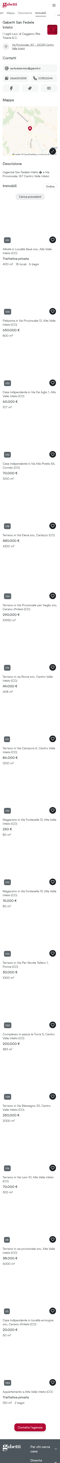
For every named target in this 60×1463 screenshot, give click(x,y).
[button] (30, 128)
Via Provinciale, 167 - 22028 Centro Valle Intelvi (33, 46)
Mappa (11, 13)
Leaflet (17, 154)
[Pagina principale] (10, 5)
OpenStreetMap (30, 154)
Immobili (40, 13)
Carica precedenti (30, 196)
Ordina (50, 186)
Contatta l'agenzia (30, 1427)
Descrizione (25, 13)
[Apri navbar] (54, 5)
